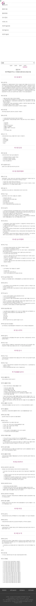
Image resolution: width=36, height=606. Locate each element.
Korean (17, 3)
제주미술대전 (13, 590)
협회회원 (4, 590)
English (24, 3)
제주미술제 (31, 590)
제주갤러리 (22, 590)
